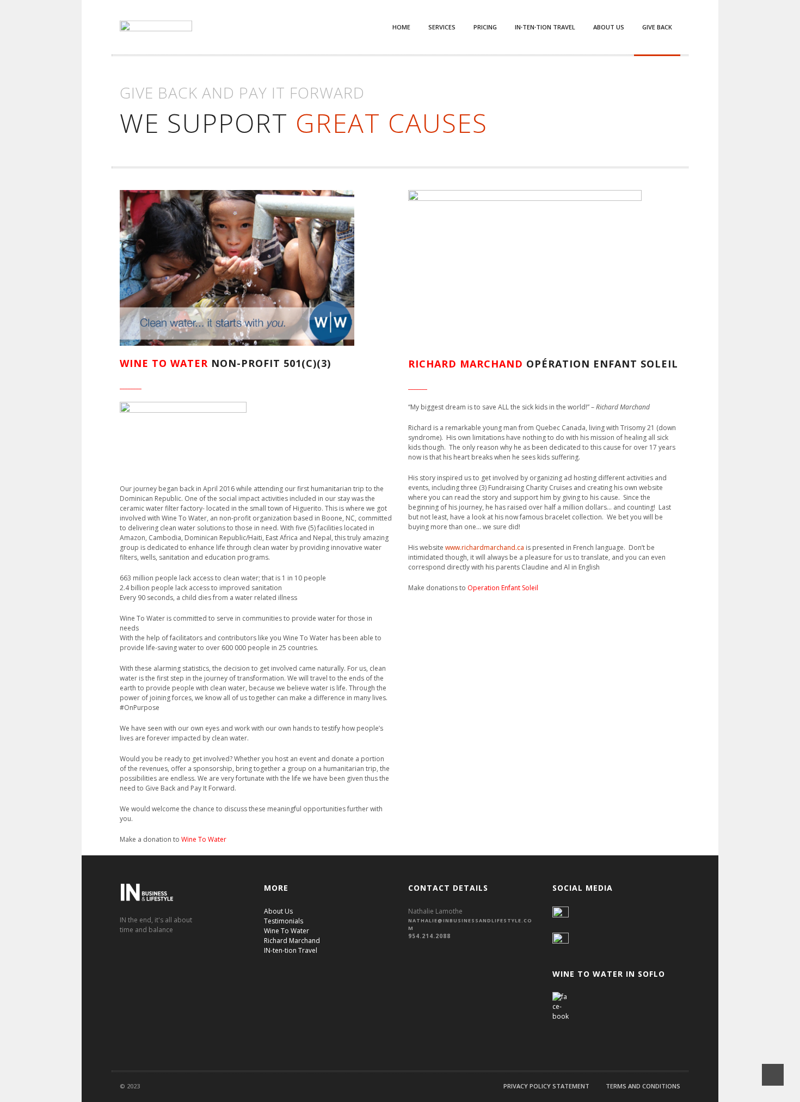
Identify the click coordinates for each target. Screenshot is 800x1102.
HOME (401, 27)
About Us (278, 911)
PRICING (485, 27)
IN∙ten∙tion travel (545, 27)
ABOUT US (608, 27)
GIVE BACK (657, 27)
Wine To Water (203, 839)
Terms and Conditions (643, 1086)
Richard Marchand (292, 940)
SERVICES (442, 27)
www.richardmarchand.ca (484, 547)
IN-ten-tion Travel (290, 950)
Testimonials (283, 921)
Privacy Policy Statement (546, 1086)
